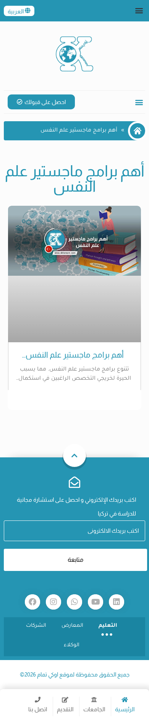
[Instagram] (53, 602)
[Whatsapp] (74, 602)
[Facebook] (32, 602)
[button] (139, 10)
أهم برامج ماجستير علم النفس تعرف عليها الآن (75, 354)
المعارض (72, 626)
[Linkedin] (116, 602)
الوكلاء (71, 645)
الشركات (36, 626)
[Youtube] (95, 602)
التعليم (108, 626)
